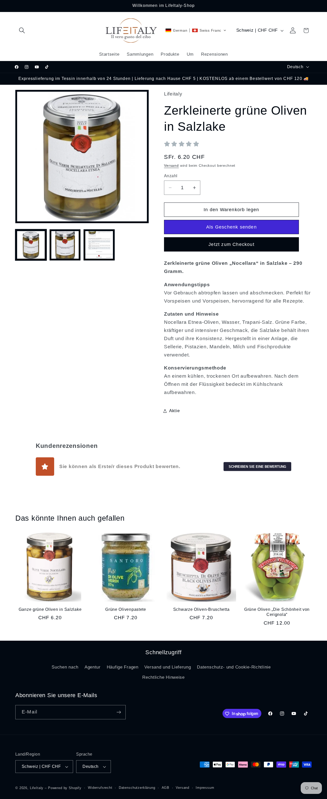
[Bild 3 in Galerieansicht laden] (99, 244)
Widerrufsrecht (100, 788)
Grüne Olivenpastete (125, 609)
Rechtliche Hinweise (163, 677)
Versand (171, 165)
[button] (22, 30)
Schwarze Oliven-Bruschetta (201, 609)
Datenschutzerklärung (137, 788)
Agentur (93, 667)
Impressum (205, 788)
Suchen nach (65, 667)
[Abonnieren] (118, 712)
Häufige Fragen (122, 667)
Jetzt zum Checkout (231, 244)
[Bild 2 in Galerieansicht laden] (65, 244)
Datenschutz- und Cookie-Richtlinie (234, 667)
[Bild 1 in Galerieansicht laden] (30, 244)
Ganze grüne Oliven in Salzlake (50, 609)
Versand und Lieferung (167, 667)
